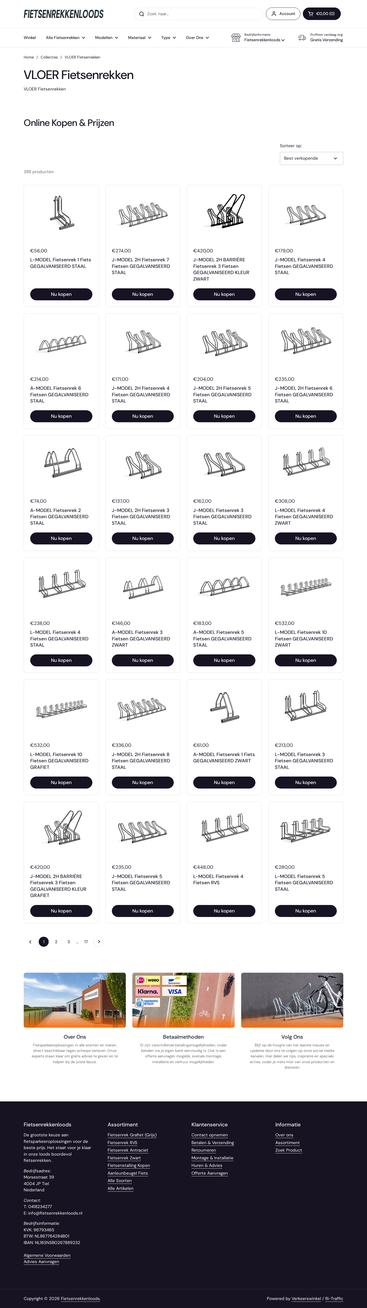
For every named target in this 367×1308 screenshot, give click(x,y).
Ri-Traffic (334, 1298)
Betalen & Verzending (212, 1142)
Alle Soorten (120, 1180)
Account (287, 13)
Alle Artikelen (121, 1188)
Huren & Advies (206, 1165)
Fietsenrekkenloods (80, 1298)
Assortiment (287, 1142)
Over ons (284, 1135)
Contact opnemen (209, 1135)
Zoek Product (288, 1150)
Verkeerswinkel (306, 1298)
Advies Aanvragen (41, 1261)
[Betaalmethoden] (183, 1024)
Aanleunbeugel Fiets (128, 1173)
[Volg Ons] (292, 1024)
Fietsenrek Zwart (124, 1158)
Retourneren (203, 1150)
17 (87, 941)
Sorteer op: (291, 145)
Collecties (49, 57)
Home (29, 57)
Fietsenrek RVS (122, 1142)
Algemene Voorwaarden (47, 1255)
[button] (258, 37)
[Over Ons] (75, 1024)
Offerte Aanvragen (209, 1173)
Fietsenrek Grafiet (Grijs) (132, 1135)
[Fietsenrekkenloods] (64, 13)
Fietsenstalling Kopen (129, 1165)
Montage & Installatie (212, 1158)
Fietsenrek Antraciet (128, 1150)
